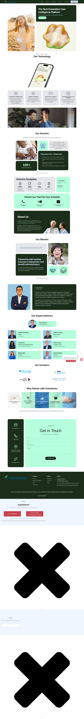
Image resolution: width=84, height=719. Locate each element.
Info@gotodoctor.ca (61, 479)
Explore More (42, 17)
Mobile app (49, 478)
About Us (34, 478)
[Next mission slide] (46, 278)
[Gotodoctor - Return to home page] (10, 2)
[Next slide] (46, 173)
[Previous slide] (37, 173)
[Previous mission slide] (37, 278)
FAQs (48, 482)
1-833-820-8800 (16, 439)
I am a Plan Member (12, 513)
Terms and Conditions (37, 480)
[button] (81, 359)
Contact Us (49, 480)
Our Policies (35, 484)
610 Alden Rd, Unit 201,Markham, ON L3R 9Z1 (15, 451)
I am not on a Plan (34, 513)
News (34, 482)
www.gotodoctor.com (16, 462)
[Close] (42, 718)
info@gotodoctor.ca (15, 428)
